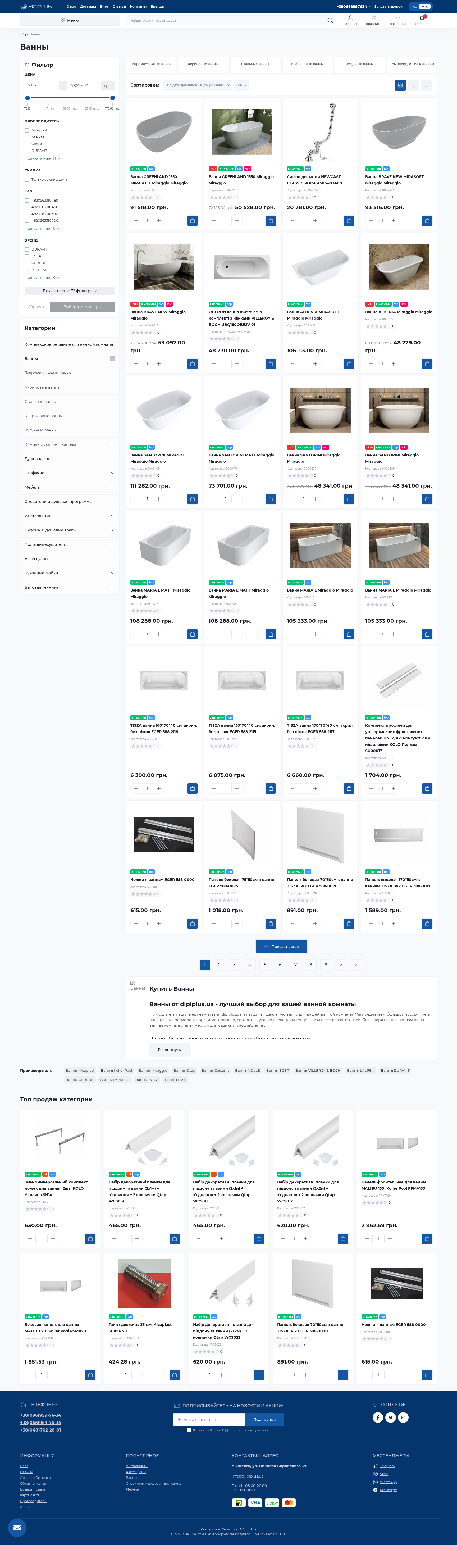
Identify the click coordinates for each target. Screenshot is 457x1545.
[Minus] (136, 220)
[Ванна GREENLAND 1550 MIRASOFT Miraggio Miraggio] (164, 132)
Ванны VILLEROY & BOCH (318, 1070)
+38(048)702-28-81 (40, 1430)
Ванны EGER (277, 1070)
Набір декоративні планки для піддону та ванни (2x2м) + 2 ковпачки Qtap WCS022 (224, 1331)
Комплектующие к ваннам (50, 444)
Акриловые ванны (42, 387)
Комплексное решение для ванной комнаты (69, 344)
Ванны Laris (175, 1080)
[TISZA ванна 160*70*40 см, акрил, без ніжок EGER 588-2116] (164, 681)
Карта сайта (30, 1495)
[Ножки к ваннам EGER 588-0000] (164, 835)
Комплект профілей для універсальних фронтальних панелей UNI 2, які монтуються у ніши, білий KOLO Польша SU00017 (397, 738)
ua (415, 6)
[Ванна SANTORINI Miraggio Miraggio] (320, 410)
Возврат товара (33, 1489)
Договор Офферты (223, 1430)
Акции (25, 1507)
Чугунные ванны (41, 430)
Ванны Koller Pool (116, 1070)
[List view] (413, 85)
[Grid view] (400, 85)
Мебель (32, 487)
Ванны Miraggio (153, 1070)
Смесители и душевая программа (58, 501)
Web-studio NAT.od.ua (239, 1529)
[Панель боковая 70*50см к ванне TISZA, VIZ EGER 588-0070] (320, 835)
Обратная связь (33, 1483)
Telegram (387, 1466)
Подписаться (265, 1419)
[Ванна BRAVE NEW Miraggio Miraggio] (164, 267)
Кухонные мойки (41, 573)
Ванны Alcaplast (80, 1070)
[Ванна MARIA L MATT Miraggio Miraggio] (164, 545)
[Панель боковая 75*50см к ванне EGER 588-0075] (242, 835)
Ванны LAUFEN (360, 1070)
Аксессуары (36, 558)
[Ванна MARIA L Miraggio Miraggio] (320, 545)
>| (357, 964)
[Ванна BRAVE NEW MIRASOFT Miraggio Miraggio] (398, 132)
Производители (33, 1501)
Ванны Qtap (184, 1070)
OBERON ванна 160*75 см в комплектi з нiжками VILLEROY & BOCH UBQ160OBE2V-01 (241, 318)
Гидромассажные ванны (48, 373)
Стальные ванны (41, 401)
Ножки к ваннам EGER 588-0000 (162, 879)
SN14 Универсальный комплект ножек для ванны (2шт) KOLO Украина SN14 (56, 1188)
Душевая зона (39, 458)
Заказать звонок (388, 6)
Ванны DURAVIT (395, 1070)
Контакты (138, 6)
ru (426, 6)
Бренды (157, 6)
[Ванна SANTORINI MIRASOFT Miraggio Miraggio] (164, 410)
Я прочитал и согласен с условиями (231, 1430)
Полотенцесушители (45, 544)
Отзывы (119, 6)
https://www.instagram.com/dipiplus (403, 1417)
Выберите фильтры (82, 307)
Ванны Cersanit (215, 1070)
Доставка (88, 6)
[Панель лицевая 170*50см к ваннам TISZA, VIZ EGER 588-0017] (398, 835)
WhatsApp (388, 1482)
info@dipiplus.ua (248, 1476)
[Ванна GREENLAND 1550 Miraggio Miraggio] (242, 132)
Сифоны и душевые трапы (50, 530)
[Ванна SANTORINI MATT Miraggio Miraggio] (242, 410)
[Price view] (426, 85)
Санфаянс (34, 473)
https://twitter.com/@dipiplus (390, 1417)
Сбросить (37, 307)
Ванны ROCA (146, 1080)
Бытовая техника (41, 587)
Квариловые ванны (44, 415)
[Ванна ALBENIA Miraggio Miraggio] (398, 267)
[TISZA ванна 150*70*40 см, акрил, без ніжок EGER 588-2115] (242, 681)
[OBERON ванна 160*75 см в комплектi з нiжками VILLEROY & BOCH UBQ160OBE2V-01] (242, 267)
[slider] (27, 98)
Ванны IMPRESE (114, 1080)
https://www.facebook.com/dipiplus (378, 1417)
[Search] (330, 20)
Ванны (31, 358)
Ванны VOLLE (247, 1070)
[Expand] (112, 358)
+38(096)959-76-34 (40, 1415)
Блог (104, 6)
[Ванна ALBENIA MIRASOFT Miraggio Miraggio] (320, 267)
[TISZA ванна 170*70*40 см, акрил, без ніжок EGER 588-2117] (320, 681)
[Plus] (158, 220)
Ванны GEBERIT (80, 1080)
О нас (71, 6)
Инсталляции (38, 516)
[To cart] (192, 221)
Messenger (388, 1490)
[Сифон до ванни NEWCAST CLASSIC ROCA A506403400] (320, 132)
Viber (384, 1474)
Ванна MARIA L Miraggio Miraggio (320, 590)
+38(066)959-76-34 (40, 1422)
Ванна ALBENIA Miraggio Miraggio (398, 312)
